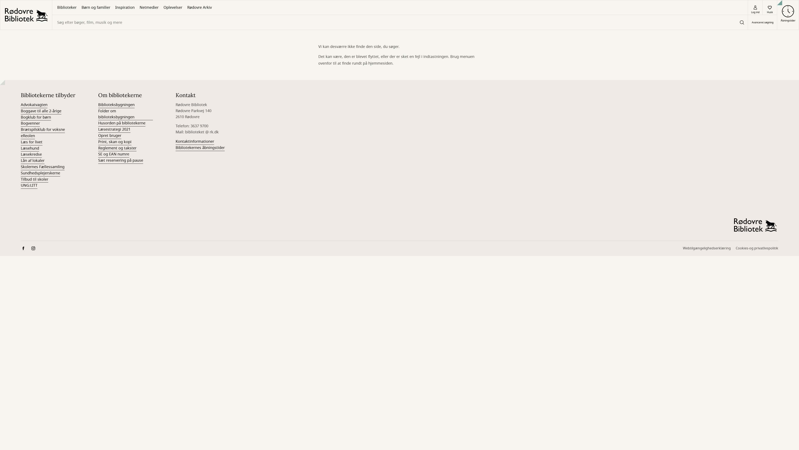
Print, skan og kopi (115, 142)
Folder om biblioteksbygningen (116, 114)
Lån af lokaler (33, 160)
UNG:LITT (29, 185)
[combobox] (400, 22)
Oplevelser (173, 7)
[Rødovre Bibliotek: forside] (26, 15)
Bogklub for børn (36, 117)
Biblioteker (67, 7)
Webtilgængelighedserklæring (707, 248)
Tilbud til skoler (34, 179)
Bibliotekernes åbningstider (200, 147)
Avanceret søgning (762, 22)
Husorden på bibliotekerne (121, 123)
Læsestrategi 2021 (114, 129)
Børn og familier (96, 7)
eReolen (28, 136)
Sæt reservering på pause (120, 160)
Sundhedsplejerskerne (40, 173)
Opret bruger (109, 135)
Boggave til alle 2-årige (41, 111)
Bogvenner (30, 123)
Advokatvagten (34, 105)
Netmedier (149, 7)
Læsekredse (31, 154)
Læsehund (30, 148)
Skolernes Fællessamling (43, 167)
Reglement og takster (117, 148)
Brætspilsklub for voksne (43, 129)
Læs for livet (31, 142)
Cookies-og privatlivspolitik (757, 248)
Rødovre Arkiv (199, 7)
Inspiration (125, 7)
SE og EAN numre (113, 154)
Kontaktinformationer (195, 141)
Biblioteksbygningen (116, 105)
